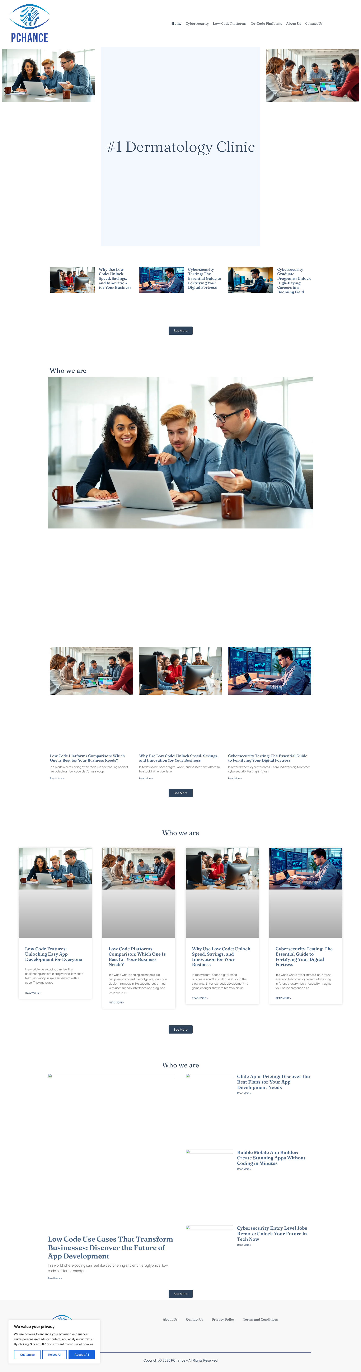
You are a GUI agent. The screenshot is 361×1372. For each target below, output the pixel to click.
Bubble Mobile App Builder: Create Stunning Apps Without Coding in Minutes (271, 1157)
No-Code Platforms (266, 23)
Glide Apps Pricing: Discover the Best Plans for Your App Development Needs (273, 1081)
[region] (54, 1342)
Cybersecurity (197, 23)
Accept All (82, 1354)
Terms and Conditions (260, 1319)
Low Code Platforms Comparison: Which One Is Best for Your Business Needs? (87, 758)
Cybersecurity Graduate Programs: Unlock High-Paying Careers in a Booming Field (294, 280)
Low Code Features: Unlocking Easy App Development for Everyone (53, 954)
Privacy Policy (223, 1319)
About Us (293, 23)
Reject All (54, 1354)
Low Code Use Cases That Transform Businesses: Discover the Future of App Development (110, 1248)
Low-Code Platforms (230, 23)
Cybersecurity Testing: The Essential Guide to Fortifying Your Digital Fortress (204, 278)
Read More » (106, 292)
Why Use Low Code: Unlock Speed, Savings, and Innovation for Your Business (115, 278)
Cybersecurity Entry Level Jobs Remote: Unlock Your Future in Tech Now (272, 1233)
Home (177, 23)
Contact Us (314, 23)
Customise (27, 1354)
